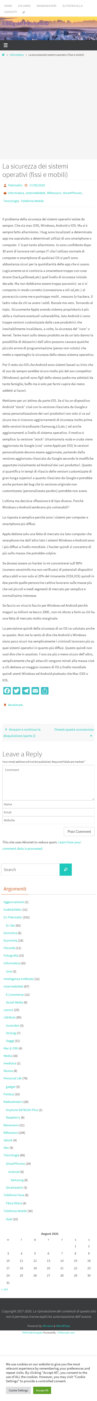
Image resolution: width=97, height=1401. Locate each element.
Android (14, 1167)
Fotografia (11, 951)
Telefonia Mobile (32, 198)
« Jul (4, 1285)
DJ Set (10, 921)
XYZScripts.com (66, 1328)
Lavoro (8, 1005)
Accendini (12, 1021)
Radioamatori (47, 6)
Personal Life (13, 1074)
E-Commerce (15, 990)
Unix (9, 967)
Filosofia (9, 944)
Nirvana (48, 1322)
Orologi (11, 1029)
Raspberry (13, 1113)
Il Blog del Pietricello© (25, 23)
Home (8, 6)
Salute (8, 1136)
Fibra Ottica (14, 1199)
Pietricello (15, 185)
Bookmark (15, 701)
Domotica (10, 929)
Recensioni (11, 1121)
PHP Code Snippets (32, 1328)
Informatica (17, 54)
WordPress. (63, 1322)
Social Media (14, 998)
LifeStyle (10, 1013)
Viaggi (10, 1036)
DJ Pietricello (73, 6)
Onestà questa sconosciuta (74, 725)
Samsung (17, 1176)
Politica (9, 1090)
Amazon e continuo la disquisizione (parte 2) (21, 728)
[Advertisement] (48, 107)
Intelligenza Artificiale (19, 975)
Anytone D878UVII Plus (22, 1106)
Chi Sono (24, 6)
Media (8, 1051)
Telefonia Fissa (14, 1191)
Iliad (9, 1215)
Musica (8, 1066)
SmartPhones (72, 192)
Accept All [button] (42, 1390)
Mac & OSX (11, 1044)
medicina (10, 1059)
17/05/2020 (37, 185)
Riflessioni (54, 192)
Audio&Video (13, 905)
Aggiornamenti (14, 898)
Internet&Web (35, 192)
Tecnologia (11, 198)
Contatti (10, 12)
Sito (6, 1143)
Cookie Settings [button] (18, 1390)
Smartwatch (14, 1183)
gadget (11, 1082)
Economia (10, 936)
